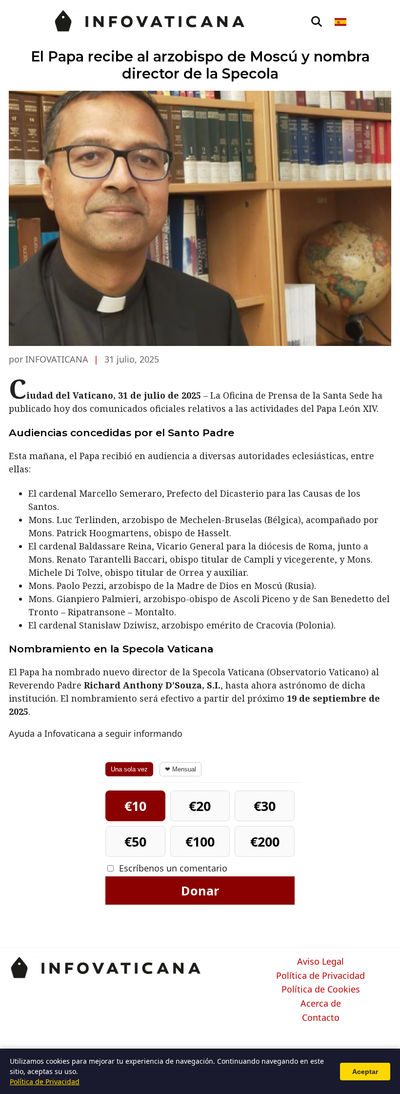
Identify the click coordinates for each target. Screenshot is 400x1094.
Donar (200, 890)
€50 (135, 841)
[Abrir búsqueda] (316, 22)
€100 (200, 841)
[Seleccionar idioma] (341, 22)
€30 (265, 806)
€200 (265, 841)
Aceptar (365, 1071)
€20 (200, 806)
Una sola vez (129, 769)
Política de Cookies (320, 989)
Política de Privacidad (320, 976)
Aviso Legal (320, 962)
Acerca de (320, 1004)
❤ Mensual (180, 769)
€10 (135, 806)
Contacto (321, 1018)
